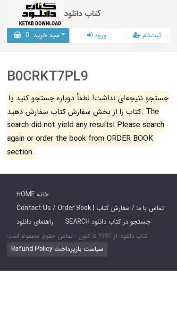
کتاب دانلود (82, 14)
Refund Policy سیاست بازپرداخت (57, 249)
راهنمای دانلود (35, 222)
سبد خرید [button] (40, 35)
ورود (100, 35)
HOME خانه (33, 194)
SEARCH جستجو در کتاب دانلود (108, 222)
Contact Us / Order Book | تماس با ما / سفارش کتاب (90, 208)
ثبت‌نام (151, 35)
